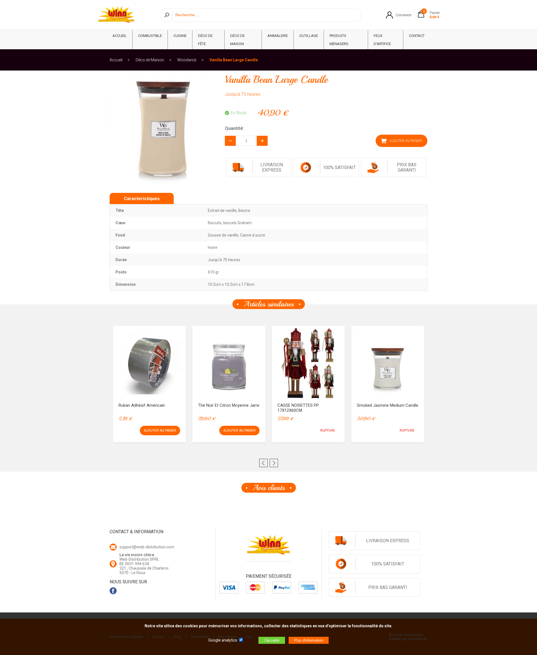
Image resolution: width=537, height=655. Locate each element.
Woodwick (186, 60)
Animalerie (277, 36)
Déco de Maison (237, 40)
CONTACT (417, 36)
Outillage (308, 36)
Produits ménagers (338, 40)
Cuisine (180, 36)
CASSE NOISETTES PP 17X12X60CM (298, 408)
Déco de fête (205, 40)
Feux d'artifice (382, 40)
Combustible (150, 36)
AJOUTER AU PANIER (160, 430)
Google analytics (222, 640)
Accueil (116, 60)
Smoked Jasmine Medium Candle (387, 405)
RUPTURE (327, 430)
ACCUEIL (119, 36)
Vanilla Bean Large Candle (233, 60)
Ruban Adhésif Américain (142, 405)
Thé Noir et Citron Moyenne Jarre (228, 405)
